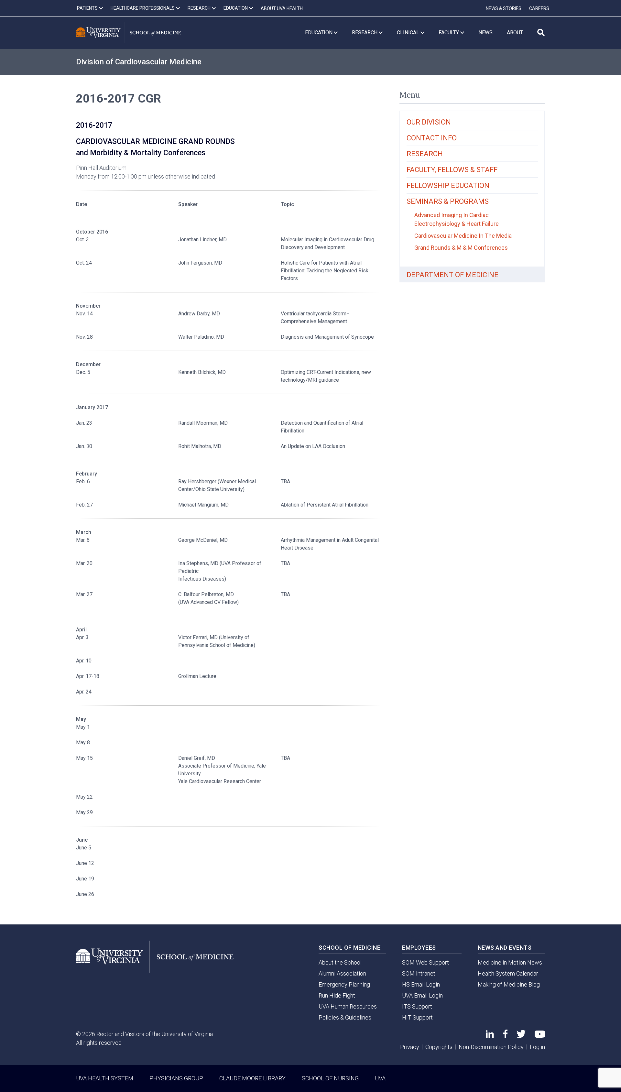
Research (425, 154)
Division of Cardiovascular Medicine (139, 61)
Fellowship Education (448, 185)
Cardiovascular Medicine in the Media (463, 235)
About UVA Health (282, 8)
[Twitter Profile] (521, 1035)
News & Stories (503, 8)
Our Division (429, 122)
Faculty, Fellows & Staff (452, 170)
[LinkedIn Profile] (489, 1035)
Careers (539, 8)
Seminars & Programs (448, 201)
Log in (537, 1046)
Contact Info (432, 138)
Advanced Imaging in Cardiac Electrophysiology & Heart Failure (456, 219)
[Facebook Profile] (505, 1035)
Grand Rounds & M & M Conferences (461, 247)
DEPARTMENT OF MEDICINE (452, 275)
